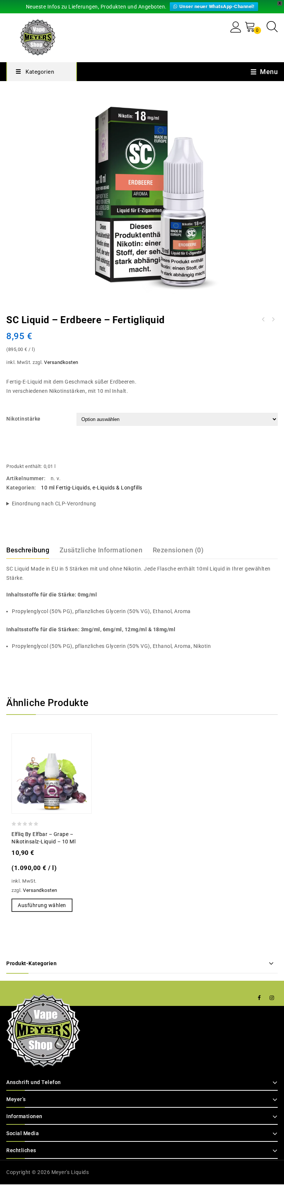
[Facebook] (259, 998)
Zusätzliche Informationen (101, 550)
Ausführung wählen (42, 905)
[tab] (32, 550)
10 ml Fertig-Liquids (65, 488)
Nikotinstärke (23, 419)
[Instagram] (272, 998)
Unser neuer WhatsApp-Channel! (217, 6)
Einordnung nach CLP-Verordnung (54, 503)
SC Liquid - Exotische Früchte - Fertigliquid (263, 319)
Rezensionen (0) (178, 550)
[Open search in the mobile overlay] (272, 26)
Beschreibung (27, 550)
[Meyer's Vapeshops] (37, 36)
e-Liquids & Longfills (117, 488)
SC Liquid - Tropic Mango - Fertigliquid (273, 319)
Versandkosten (61, 362)
